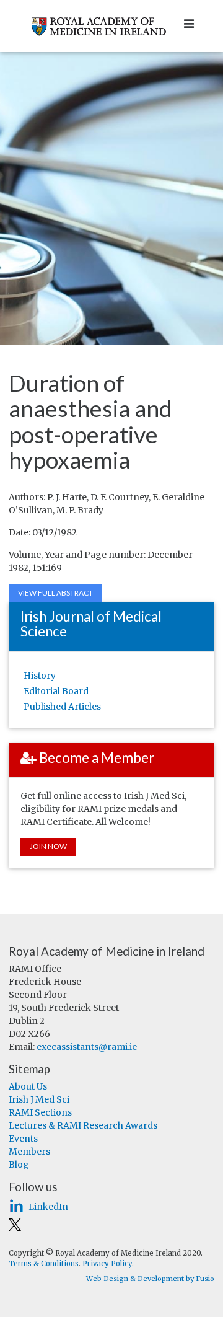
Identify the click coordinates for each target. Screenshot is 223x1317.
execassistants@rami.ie (87, 1046)
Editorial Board (56, 691)
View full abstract (55, 592)
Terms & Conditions (44, 1263)
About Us (28, 1086)
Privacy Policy (107, 1263)
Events (23, 1138)
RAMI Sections (40, 1112)
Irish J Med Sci (39, 1099)
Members (29, 1151)
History (40, 675)
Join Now (48, 846)
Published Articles (62, 706)
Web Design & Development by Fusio (150, 1278)
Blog (19, 1164)
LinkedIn (48, 1206)
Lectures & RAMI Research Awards (83, 1125)
